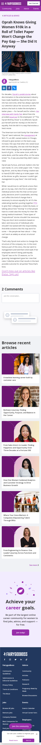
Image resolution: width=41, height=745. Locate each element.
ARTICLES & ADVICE (11, 16)
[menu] (3, 2)
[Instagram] (10, 659)
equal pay (13, 117)
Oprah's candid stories (21, 94)
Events (36, 8)
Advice (26, 8)
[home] (13, 4)
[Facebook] (4, 659)
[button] (4, 88)
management (29, 135)
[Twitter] (15, 659)
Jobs (18, 8)
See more (33, 565)
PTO (35, 203)
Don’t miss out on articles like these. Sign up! (18, 272)
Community (7, 8)
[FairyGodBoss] (15, 654)
